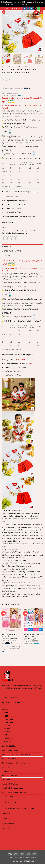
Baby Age (31, 19)
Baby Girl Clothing (31, 15)
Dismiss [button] (37, 5)
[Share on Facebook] (7, 238)
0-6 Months (8, 713)
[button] (3, 12)
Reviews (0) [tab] (6, 255)
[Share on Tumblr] (15, 238)
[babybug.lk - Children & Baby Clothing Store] (22, 11)
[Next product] (3, 79)
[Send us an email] (35, 8)
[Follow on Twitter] (31, 8)
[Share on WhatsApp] (3, 238)
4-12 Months (8, 732)
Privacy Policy (30, 858)
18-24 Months (21, 231)
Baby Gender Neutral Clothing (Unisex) (16, 754)
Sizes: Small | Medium (10, 784)
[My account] (36, 12)
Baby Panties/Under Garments (13, 763)
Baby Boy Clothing (13, 15)
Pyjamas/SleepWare (17, 19)
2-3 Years (30, 231)
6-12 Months (8, 738)
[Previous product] (8, 79)
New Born (7, 741)
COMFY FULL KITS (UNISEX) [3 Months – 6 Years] (33, 636)
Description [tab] (6, 246)
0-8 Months (22, 66)
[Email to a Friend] (11, 238)
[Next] (40, 32)
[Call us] (38, 8)
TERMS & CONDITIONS (10, 697)
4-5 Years (7, 735)
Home (4, 66)
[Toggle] (42, 709)
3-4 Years (37, 231)
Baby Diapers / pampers (11, 750)
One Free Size (7, 771)
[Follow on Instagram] (28, 8)
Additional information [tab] (12, 251)
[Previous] (5, 32)
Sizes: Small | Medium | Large (12, 788)
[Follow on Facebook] (24, 8)
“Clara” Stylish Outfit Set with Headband (11, 636)
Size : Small (6, 780)
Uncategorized (22, 233)
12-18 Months (8, 719)
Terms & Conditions (16, 858)
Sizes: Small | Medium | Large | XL (14, 792)
